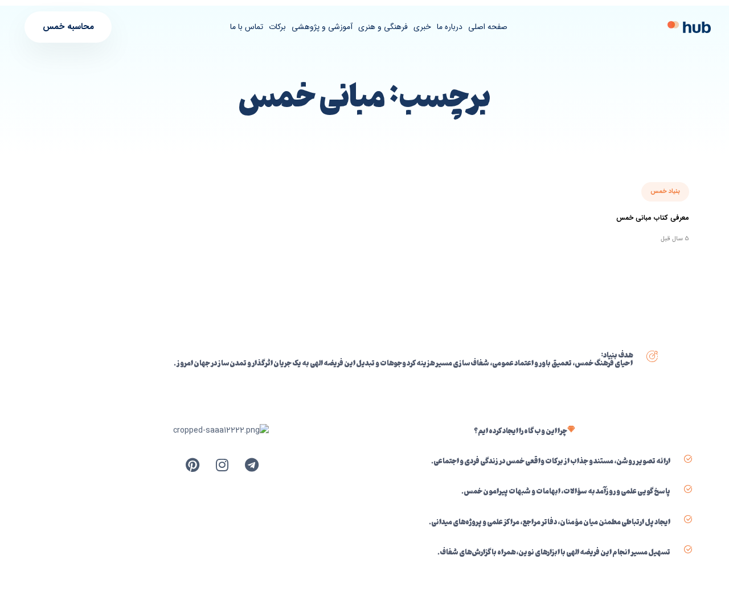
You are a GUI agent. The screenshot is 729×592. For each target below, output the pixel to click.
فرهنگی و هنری (383, 26)
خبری (422, 26)
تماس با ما (246, 26)
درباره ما (449, 26)
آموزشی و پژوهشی (322, 26)
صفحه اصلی (487, 26)
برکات (277, 26)
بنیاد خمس (665, 191)
